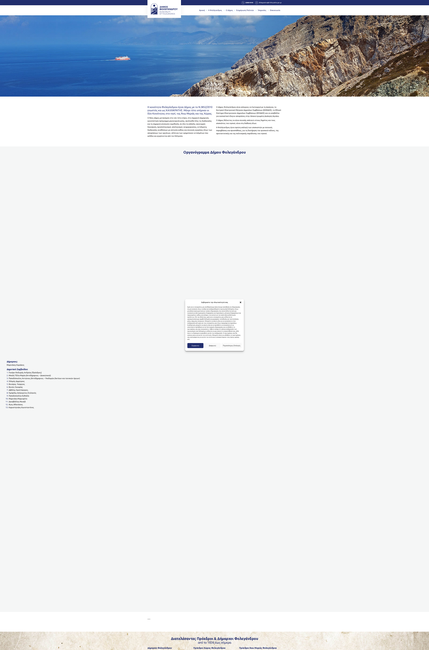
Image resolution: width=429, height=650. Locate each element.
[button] (240, 302)
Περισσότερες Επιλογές (231, 345)
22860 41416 (249, 2)
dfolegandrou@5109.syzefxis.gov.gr (270, 2)
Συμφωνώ (195, 345)
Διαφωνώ (212, 345)
